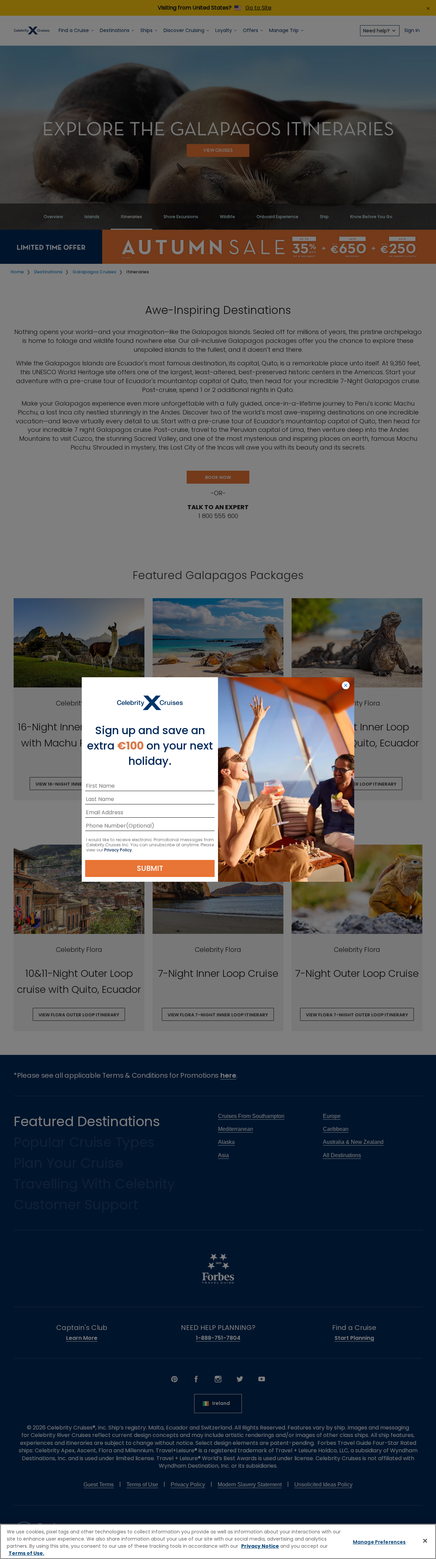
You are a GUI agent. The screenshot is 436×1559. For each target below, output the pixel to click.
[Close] (425, 1540)
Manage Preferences (379, 1542)
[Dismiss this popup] (345, 685)
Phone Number (106, 827)
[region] (218, 1541)
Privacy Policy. (118, 850)
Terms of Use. (26, 1553)
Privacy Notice (260, 1546)
